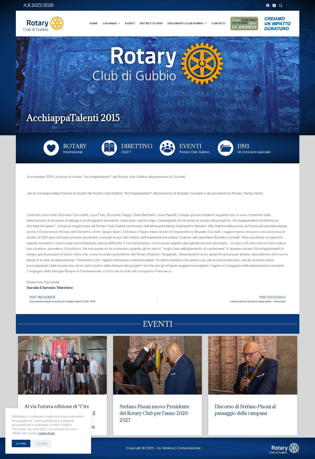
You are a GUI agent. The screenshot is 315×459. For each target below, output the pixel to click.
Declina (42, 443)
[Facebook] (267, 5)
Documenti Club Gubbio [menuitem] (185, 23)
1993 (243, 146)
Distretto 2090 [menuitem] (151, 23)
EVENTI (190, 146)
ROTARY (75, 146)
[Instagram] (274, 5)
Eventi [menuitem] (130, 23)
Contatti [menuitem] (218, 23)
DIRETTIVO (136, 146)
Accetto (21, 443)
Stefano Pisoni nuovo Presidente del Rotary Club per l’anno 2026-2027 (155, 413)
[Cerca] (280, 5)
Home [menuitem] (94, 23)
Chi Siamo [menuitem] (110, 23)
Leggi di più (46, 433)
